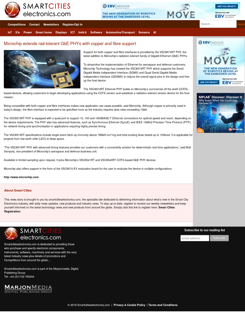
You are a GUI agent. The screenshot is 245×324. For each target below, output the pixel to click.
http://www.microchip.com (21, 177)
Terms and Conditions (163, 305)
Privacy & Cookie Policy (129, 305)
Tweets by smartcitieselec (104, 228)
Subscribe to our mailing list (204, 230)
